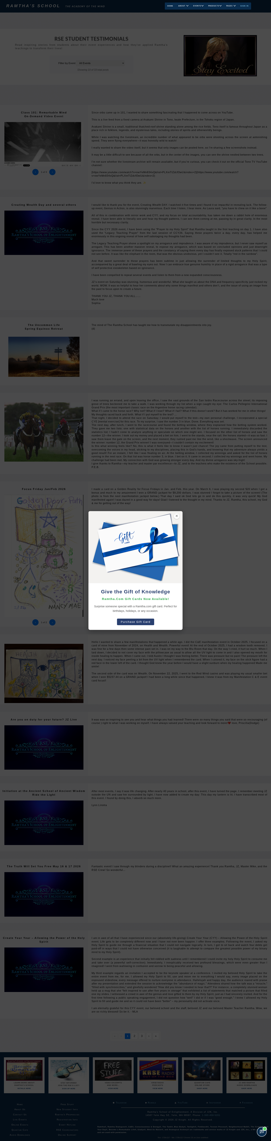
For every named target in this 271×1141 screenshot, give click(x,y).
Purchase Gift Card (135, 621)
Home (170, 6)
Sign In (244, 6)
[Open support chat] (262, 1132)
